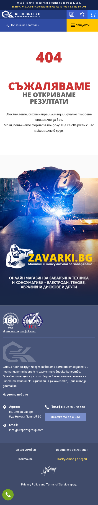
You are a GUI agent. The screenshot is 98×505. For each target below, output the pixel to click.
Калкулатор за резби (72, 459)
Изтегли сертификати (19, 331)
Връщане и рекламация (72, 450)
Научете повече (15, 394)
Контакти (26, 459)
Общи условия (26, 450)
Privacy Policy (30, 484)
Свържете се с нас (65, 417)
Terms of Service (57, 484)
